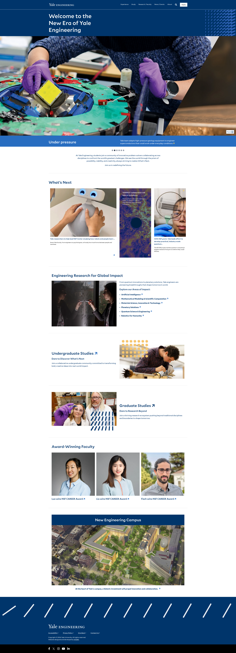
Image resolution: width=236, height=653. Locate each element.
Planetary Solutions (130, 307)
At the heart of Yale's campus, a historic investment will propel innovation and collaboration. (116, 589)
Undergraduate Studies (73, 353)
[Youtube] (63, 648)
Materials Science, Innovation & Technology (140, 303)
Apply (184, 5)
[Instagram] (58, 648)
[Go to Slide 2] (114, 150)
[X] (53, 649)
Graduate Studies (135, 405)
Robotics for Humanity (131, 316)
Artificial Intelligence (131, 295)
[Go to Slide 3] (117, 150)
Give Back (82, 633)
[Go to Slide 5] (121, 150)
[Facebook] (49, 648)
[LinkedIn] (68, 648)
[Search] (176, 4)
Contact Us (95, 633)
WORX (76, 639)
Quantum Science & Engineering (135, 311)
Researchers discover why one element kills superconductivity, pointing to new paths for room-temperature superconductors (154, 141)
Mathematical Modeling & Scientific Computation (143, 299)
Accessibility (53, 633)
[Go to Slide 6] (123, 150)
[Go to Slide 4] (119, 150)
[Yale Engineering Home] (62, 5)
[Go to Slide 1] (112, 150)
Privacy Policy (68, 633)
